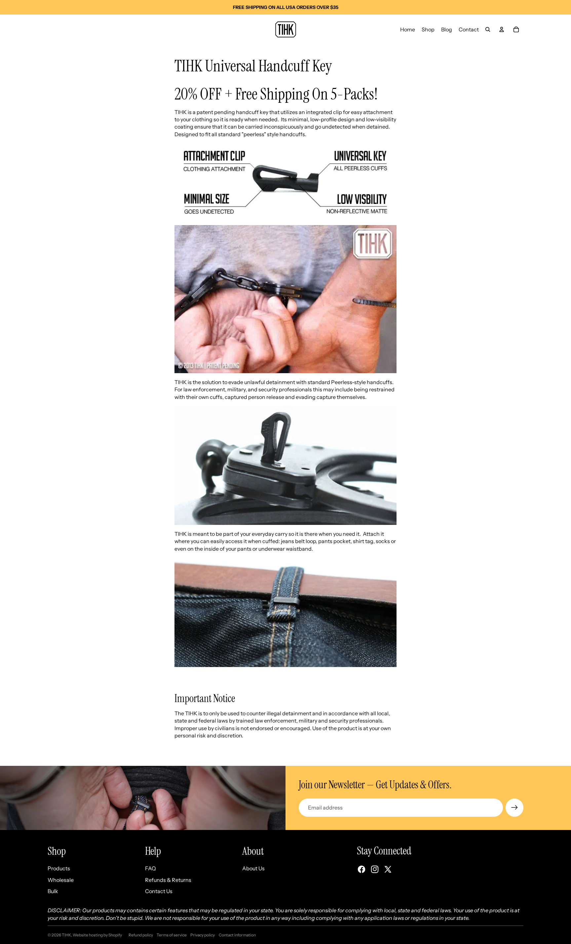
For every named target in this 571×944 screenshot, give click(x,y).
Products (59, 868)
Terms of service (172, 934)
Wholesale (61, 880)
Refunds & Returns (168, 880)
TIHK (66, 934)
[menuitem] (407, 29)
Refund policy (141, 934)
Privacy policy (202, 934)
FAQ (150, 868)
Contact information (237, 934)
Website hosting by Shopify (97, 934)
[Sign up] (514, 807)
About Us (253, 868)
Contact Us (158, 891)
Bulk (53, 891)
